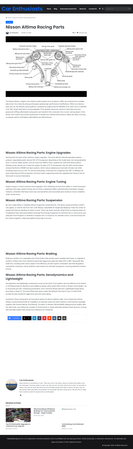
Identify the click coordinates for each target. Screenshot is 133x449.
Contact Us (93, 9)
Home (49, 9)
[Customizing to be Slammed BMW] (74, 415)
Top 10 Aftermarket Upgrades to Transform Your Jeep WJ (18, 425)
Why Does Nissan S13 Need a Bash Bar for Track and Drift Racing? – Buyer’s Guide (44, 411)
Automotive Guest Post (68, 9)
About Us (82, 9)
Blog (55, 9)
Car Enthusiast (13, 32)
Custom (14, 17)
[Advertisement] (46, 135)
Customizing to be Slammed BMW (73, 425)
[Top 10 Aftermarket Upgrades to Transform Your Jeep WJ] (18, 415)
